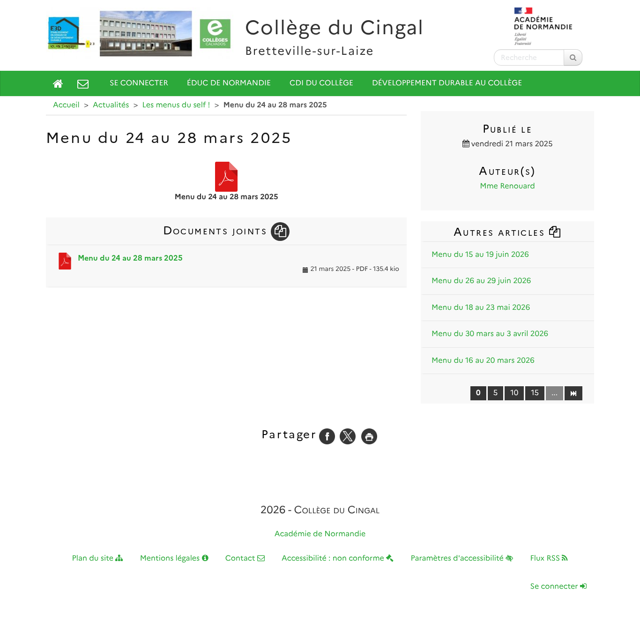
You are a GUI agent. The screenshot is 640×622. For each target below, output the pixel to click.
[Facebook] (327, 436)
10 (514, 393)
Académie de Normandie (320, 534)
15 (535, 393)
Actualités (111, 105)
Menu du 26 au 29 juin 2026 (481, 281)
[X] (347, 436)
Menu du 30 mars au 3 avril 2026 (490, 334)
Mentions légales (171, 558)
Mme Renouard (507, 186)
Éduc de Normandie (229, 83)
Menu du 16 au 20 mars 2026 (483, 360)
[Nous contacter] (83, 83)
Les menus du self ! (176, 105)
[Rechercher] (573, 57)
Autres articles (501, 232)
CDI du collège (321, 83)
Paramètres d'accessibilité (458, 558)
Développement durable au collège (447, 83)
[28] (573, 392)
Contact (241, 558)
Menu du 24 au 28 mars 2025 (130, 258)
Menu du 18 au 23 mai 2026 (481, 307)
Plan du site (94, 558)
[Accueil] (58, 83)
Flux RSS (546, 558)
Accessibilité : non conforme (334, 558)
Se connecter (139, 83)
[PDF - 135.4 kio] (226, 176)
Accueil (66, 105)
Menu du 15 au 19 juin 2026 (480, 254)
